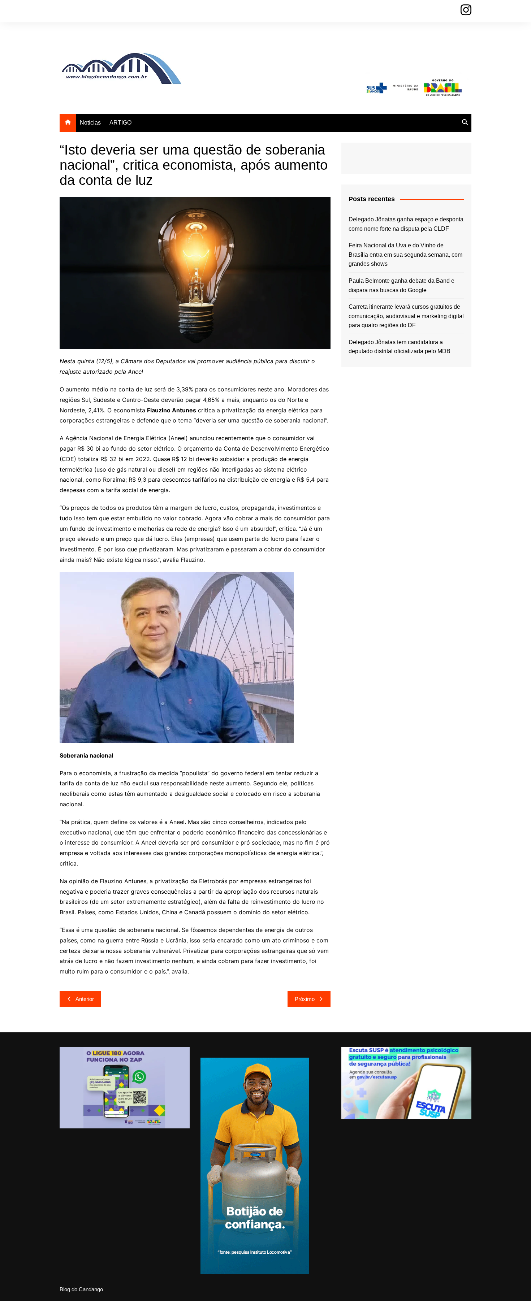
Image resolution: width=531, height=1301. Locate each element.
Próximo (305, 999)
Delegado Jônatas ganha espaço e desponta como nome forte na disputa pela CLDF (406, 224)
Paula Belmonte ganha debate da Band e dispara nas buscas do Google (401, 285)
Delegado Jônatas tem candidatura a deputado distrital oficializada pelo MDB (399, 347)
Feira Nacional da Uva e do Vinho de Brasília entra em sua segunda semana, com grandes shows (405, 254)
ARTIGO (120, 123)
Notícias (90, 123)
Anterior (84, 999)
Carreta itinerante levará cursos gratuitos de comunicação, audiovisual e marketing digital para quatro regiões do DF (406, 316)
